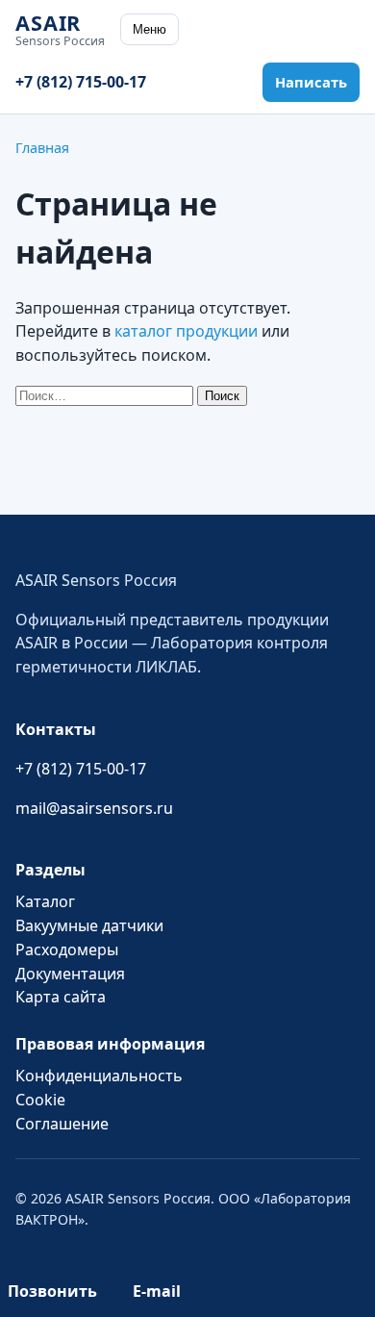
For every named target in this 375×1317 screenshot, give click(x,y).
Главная (42, 148)
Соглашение (62, 1123)
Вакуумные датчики (89, 925)
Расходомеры (66, 949)
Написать (311, 81)
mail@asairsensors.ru (94, 808)
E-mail (157, 1291)
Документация (70, 973)
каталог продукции (186, 331)
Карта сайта (60, 996)
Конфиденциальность (99, 1075)
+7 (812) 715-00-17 (80, 81)
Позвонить (52, 1291)
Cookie (40, 1099)
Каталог (45, 901)
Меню (149, 29)
